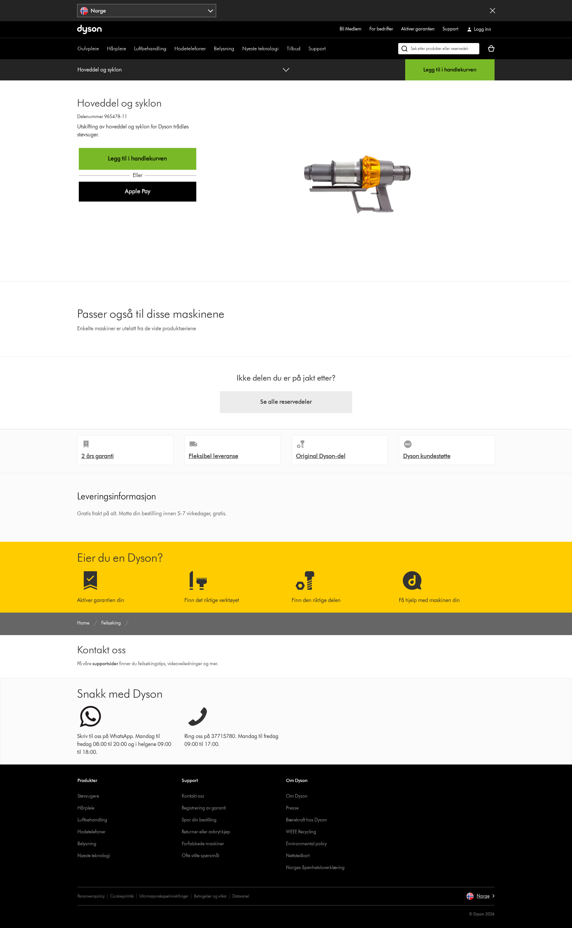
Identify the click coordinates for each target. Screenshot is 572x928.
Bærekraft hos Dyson (306, 820)
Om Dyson (297, 796)
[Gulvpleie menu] (102, 48)
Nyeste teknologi (260, 48)
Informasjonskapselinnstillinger (163, 896)
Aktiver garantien (418, 29)
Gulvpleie (88, 48)
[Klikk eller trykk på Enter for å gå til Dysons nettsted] (89, 29)
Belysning (224, 48)
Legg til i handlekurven (449, 70)
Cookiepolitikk (122, 896)
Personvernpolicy (91, 896)
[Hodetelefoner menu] (209, 48)
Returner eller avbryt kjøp (206, 832)
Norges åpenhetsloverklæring (315, 867)
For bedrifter (381, 29)
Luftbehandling (150, 48)
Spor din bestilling (199, 820)
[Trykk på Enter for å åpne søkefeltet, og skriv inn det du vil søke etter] (438, 48)
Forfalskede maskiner (203, 844)
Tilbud (294, 48)
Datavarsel (240, 896)
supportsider (105, 664)
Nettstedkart (298, 855)
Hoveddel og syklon (99, 70)
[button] (138, 192)
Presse (292, 808)
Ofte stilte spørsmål (200, 855)
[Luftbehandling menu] (170, 48)
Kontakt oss (193, 796)
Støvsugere (88, 796)
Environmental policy (306, 844)
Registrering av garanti (204, 808)
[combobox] (146, 10)
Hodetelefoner (190, 48)
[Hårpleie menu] (129, 48)
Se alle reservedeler (286, 401)
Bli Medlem (350, 29)
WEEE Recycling (301, 832)
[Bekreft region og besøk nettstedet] (492, 10)
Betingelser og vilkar (210, 896)
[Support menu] (329, 48)
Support (450, 29)
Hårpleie (116, 48)
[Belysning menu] (237, 48)
